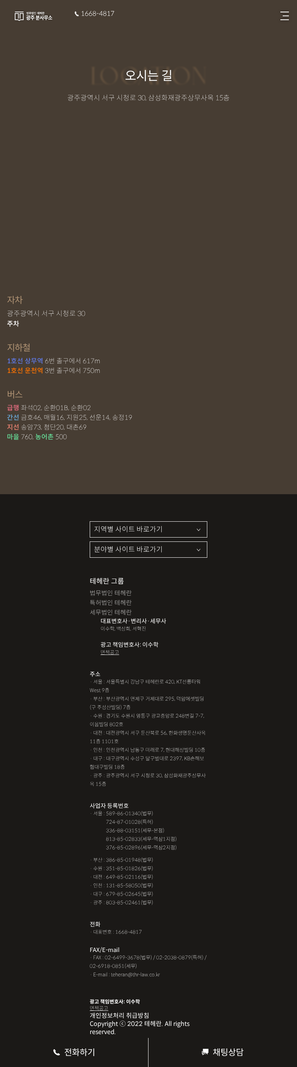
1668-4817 (97, 14)
